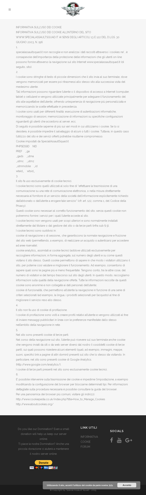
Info (111, 485)
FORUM (85, 446)
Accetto (127, 485)
